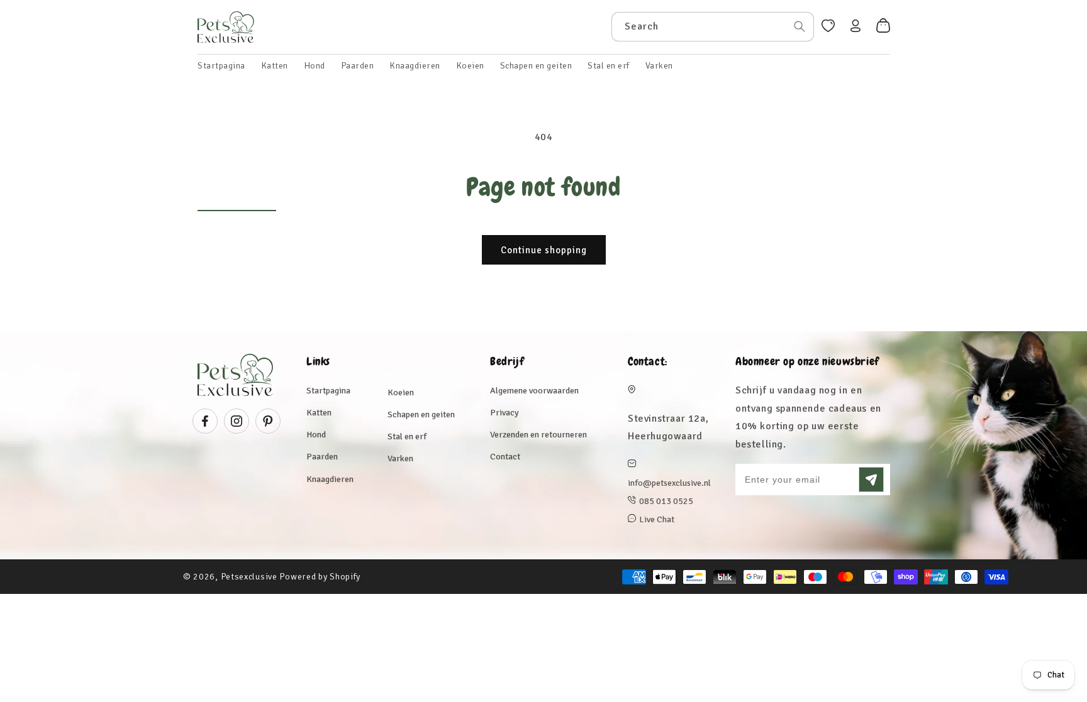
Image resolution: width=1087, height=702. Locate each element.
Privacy (504, 412)
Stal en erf (406, 436)
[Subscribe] (871, 479)
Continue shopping (544, 250)
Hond (316, 434)
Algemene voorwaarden (534, 390)
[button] (274, 66)
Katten (319, 412)
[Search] (799, 26)
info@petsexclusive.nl (669, 483)
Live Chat (656, 519)
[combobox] (712, 27)
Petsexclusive (249, 576)
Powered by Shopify (319, 576)
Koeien (400, 392)
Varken (400, 458)
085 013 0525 (666, 501)
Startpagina (328, 390)
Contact (505, 456)
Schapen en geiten (421, 414)
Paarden (322, 456)
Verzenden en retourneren (538, 434)
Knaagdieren (330, 479)
